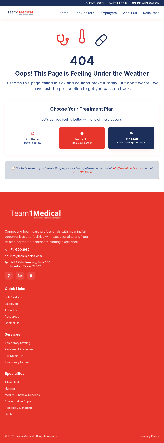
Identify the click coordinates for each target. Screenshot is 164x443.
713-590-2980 (82, 172)
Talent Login (117, 3)
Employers (108, 13)
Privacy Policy (150, 436)
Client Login (95, 3)
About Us (130, 13)
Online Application (145, 3)
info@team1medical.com (128, 168)
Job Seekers (84, 13)
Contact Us (12, 323)
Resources (151, 13)
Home (63, 13)
